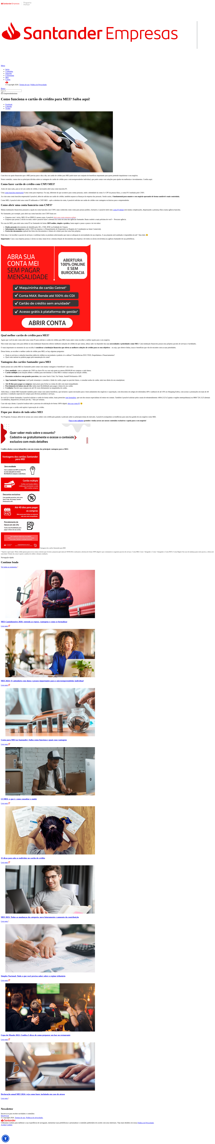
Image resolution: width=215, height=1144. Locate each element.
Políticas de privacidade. (34, 1118)
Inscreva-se (5, 1116)
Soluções (8, 73)
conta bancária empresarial (14, 193)
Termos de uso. (20, 1118)
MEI (7, 77)
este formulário (71, 398)
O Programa (9, 75)
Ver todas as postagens (9, 567)
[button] (5, 1138)
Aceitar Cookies (6, 1125)
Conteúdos (9, 71)
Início (7, 69)
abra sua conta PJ (74, 403)
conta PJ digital (118, 210)
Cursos (7, 79)
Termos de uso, (24, 85)
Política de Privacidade (38, 85)
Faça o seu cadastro (76, 421)
